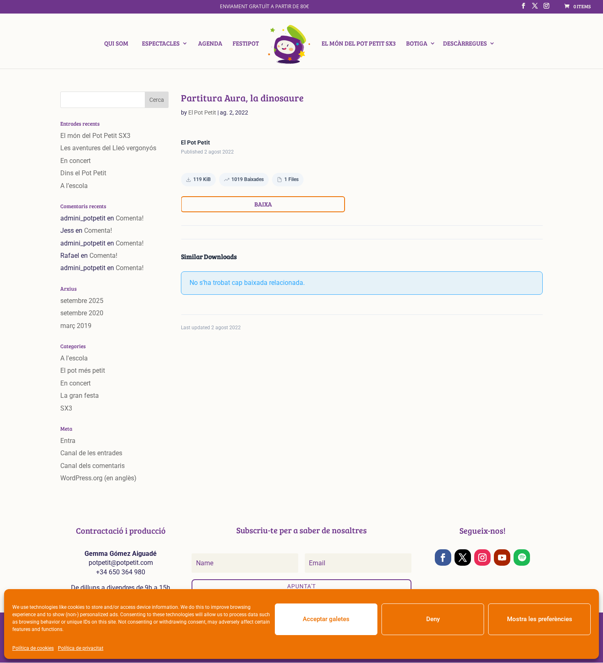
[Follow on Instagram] (482, 557)
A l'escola (74, 358)
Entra (67, 441)
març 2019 (75, 326)
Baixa (263, 204)
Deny (433, 619)
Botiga (416, 43)
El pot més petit (82, 370)
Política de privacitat (80, 648)
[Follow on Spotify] (522, 557)
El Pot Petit (202, 112)
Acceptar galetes (326, 619)
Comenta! (130, 218)
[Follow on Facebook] (443, 557)
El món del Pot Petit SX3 (359, 43)
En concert (75, 161)
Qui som (116, 43)
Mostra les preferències (539, 619)
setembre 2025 (81, 301)
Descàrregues (465, 43)
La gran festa (79, 395)
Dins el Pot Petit (83, 173)
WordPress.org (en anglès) (98, 478)
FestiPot (246, 43)
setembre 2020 (81, 313)
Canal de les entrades (91, 453)
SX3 (66, 408)
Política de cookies (33, 648)
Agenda (210, 43)
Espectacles (161, 43)
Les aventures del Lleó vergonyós (108, 148)
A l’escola (74, 186)
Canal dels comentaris (92, 466)
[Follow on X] (463, 557)
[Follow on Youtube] (502, 557)
